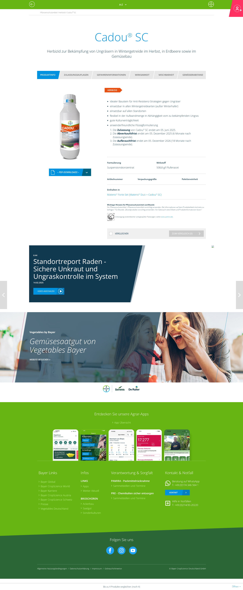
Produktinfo (47, 74)
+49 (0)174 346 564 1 (187, 485)
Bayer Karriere (49, 490)
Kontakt (173, 492)
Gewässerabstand (193, 74)
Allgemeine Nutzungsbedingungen (52, 568)
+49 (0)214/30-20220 (186, 505)
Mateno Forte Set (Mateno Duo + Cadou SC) (134, 194)
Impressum (97, 568)
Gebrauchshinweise (113, 568)
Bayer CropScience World (55, 486)
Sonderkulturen (92, 512)
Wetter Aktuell (91, 490)
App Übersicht (122, 422)
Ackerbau (88, 503)
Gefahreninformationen (111, 74)
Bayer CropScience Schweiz (56, 499)
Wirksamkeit (142, 74)
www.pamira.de (167, 217)
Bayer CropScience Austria (56, 495)
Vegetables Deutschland (54, 508)
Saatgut (87, 508)
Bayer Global (48, 481)
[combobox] (70, 172)
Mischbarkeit (166, 74)
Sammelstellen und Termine (129, 485)
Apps (86, 486)
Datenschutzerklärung (79, 568)
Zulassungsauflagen (76, 74)
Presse (44, 504)
